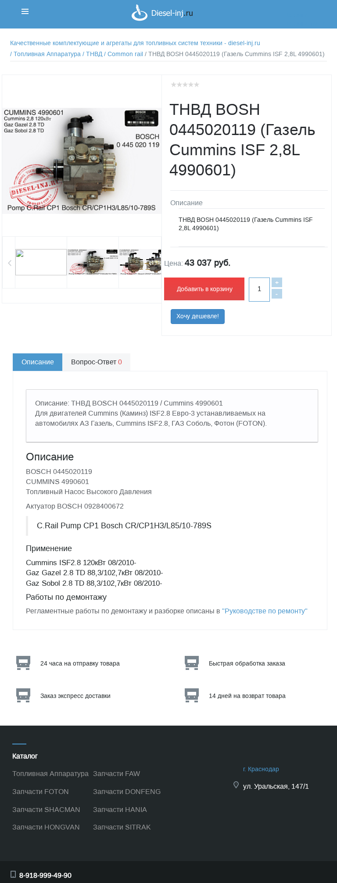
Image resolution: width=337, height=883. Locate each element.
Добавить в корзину (205, 289)
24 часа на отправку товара (80, 663)
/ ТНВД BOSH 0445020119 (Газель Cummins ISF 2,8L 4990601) (235, 54)
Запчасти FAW (116, 773)
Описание (38, 362)
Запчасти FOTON (40, 791)
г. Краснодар (261, 769)
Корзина (297, 15)
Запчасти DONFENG (127, 791)
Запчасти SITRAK (122, 827)
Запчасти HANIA (120, 809)
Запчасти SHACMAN (46, 809)
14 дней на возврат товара (247, 696)
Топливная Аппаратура (50, 773)
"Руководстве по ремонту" (265, 611)
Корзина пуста (305, 24)
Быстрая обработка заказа (247, 663)
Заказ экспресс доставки (75, 696)
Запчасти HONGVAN (46, 827)
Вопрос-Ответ (96, 362)
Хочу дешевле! (197, 316)
